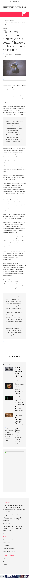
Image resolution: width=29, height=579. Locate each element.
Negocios (5, 28)
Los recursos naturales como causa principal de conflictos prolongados (12, 528)
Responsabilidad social (9, 551)
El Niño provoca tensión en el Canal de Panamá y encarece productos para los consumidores (14, 507)
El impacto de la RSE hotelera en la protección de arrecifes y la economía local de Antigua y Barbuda (14, 518)
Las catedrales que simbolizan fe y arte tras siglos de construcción (19, 419)
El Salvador (6, 545)
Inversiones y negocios (9, 548)
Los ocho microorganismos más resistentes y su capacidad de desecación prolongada (20, 403)
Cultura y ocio (6, 542)
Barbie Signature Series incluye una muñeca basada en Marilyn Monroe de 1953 (19, 435)
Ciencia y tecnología (8, 539)
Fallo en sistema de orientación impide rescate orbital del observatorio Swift (19, 374)
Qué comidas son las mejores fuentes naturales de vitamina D (19, 389)
